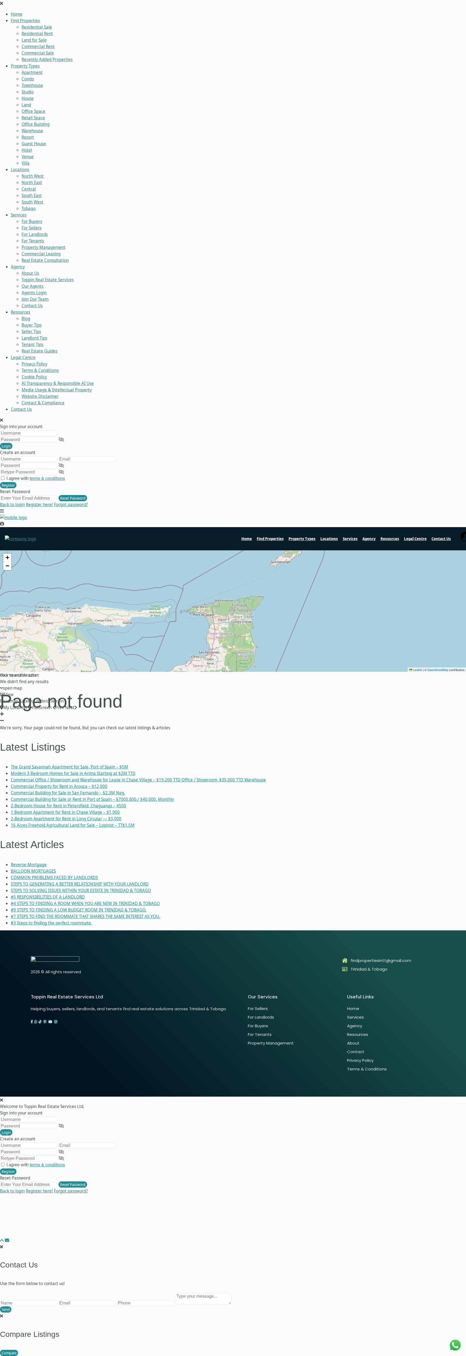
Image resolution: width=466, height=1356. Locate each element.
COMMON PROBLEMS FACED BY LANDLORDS (54, 877)
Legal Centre (23, 357)
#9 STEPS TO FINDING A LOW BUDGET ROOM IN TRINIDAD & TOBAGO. (78, 910)
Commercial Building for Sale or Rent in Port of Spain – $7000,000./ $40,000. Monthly (92, 799)
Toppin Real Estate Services (48, 280)
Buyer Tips (32, 325)
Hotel (27, 150)
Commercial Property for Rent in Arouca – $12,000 (59, 786)
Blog (26, 318)
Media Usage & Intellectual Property (57, 390)
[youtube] (50, 1021)
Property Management (44, 247)
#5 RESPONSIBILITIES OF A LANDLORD (48, 897)
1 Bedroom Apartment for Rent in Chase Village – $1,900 (65, 812)
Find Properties (25, 20)
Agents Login (34, 293)
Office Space (33, 111)
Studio (28, 92)
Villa (26, 163)
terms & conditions (47, 478)
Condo (28, 79)
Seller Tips (31, 331)
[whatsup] (35, 1021)
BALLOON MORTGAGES (33, 871)
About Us (30, 273)
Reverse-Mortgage (29, 864)
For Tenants (33, 241)
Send (6, 1309)
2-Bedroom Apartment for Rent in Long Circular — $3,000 (66, 819)
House (28, 98)
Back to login (12, 504)
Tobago (29, 208)
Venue (28, 157)
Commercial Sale (38, 53)
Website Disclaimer (40, 396)
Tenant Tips (32, 344)
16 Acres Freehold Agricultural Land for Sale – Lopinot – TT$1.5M (73, 825)
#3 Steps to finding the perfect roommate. (51, 923)
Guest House (34, 144)
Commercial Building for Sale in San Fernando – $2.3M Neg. (68, 793)
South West (32, 202)
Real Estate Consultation (45, 260)
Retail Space (33, 118)
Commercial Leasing (41, 254)
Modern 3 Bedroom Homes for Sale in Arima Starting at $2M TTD (73, 773)
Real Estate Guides (39, 351)
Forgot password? (71, 504)
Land (26, 105)
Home (16, 14)
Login (6, 446)
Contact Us (32, 306)
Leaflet (417, 669)
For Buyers (32, 221)
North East (32, 182)
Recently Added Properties (47, 59)
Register (8, 485)
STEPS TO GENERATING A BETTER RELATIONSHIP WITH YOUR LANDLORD (80, 884)
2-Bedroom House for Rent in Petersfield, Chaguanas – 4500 (68, 806)
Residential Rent (37, 33)
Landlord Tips (34, 338)
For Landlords (35, 234)
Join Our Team (35, 299)
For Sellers (32, 228)
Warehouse (32, 131)
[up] (2, 1240)
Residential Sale (37, 27)
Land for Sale (34, 40)
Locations (20, 169)
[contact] (7, 1240)
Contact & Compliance (43, 403)
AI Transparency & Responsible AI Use (58, 383)
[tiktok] (40, 1021)
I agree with (35, 478)
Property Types (25, 66)
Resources (20, 312)
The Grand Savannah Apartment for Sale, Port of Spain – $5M (69, 767)
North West (33, 176)
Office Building (36, 124)
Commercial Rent (38, 46)
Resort (28, 137)
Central (29, 189)
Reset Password (72, 498)
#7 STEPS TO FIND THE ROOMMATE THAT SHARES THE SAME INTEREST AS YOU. (85, 916)
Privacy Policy (34, 364)
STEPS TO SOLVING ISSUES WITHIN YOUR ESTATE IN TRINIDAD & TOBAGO (81, 890)
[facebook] (32, 1021)
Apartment (32, 72)
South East (32, 195)
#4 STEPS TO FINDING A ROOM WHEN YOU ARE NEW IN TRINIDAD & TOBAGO (85, 903)
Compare (9, 1352)
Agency (18, 267)
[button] (7, 558)
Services (18, 215)
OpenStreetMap (437, 669)
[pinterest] (45, 1021)
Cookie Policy (34, 377)
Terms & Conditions (40, 370)
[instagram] (56, 1021)
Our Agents (32, 286)
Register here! (39, 504)
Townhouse (32, 85)
